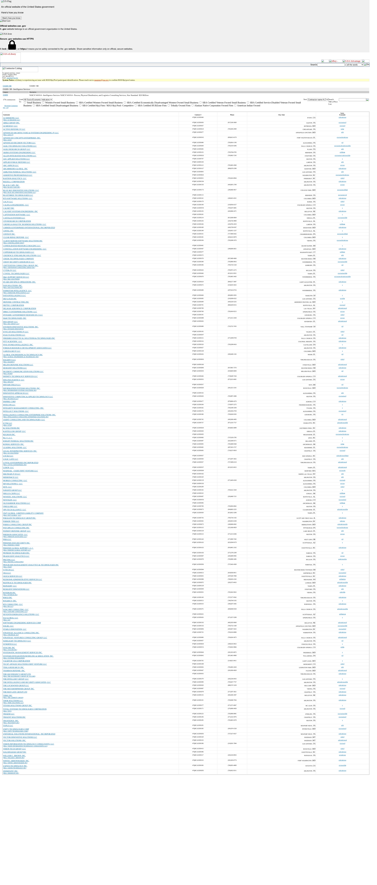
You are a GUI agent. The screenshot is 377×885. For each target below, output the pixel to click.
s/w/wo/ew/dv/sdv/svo (342, 175)
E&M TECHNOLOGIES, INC (14, 318)
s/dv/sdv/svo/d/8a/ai (342, 455)
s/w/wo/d (342, 126)
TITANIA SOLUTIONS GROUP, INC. (17, 705)
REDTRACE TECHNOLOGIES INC (17, 583)
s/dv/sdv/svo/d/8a (342, 422)
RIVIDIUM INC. (9, 593)
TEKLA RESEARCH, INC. (13, 667)
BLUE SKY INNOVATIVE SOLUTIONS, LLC (21, 190)
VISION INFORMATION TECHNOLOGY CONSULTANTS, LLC (28, 744)
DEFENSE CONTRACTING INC (16, 302)
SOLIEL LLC (8, 626)
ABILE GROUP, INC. (11, 123)
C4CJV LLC (8, 202)
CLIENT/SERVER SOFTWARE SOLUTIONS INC (23, 241)
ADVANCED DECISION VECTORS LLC (19, 143)
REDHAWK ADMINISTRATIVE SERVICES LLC (22, 579)
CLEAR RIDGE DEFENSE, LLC (16, 237)
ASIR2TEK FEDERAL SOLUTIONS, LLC (19, 172)
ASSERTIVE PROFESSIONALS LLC (17, 175)
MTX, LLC (7, 487)
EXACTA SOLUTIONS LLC (14, 335)
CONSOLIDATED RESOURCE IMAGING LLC (22, 246)
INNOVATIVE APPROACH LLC (16, 393)
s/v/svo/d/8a (342, 765)
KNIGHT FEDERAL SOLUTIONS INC (18, 441)
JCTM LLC (7, 423)
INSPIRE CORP (9, 401)
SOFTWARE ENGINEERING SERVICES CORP (22, 623)
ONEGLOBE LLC (10, 506)
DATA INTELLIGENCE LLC (14, 295)
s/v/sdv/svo (342, 755)
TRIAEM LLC (9, 714)
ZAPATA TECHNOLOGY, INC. (15, 766)
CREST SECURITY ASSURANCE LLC (18, 262)
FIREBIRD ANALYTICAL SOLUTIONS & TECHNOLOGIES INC (29, 338)
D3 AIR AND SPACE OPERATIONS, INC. (19, 282)
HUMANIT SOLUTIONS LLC (15, 368)
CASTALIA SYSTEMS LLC (14, 218)
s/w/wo (342, 165)
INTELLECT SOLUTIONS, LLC (16, 411)
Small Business (33, 102)
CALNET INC (8, 208)
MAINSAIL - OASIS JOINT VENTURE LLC (20, 471)
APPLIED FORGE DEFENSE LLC (16, 162)
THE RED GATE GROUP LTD (15, 692)
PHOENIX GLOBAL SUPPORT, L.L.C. (18, 548)
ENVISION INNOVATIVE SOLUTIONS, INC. (21, 327)
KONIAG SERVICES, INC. (13, 444)
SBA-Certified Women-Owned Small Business (100, 102)
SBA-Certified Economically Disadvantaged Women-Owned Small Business (162, 102)
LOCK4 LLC (8, 456)
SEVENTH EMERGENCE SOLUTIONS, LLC (21, 614)
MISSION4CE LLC (10, 477)
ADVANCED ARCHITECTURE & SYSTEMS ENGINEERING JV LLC (31, 133)
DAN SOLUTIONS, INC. (12, 285)
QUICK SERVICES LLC (12, 576)
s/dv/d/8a (342, 592)
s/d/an (342, 444)
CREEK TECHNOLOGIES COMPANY (18, 259)
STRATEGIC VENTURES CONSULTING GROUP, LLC (25, 638)
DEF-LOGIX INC (10, 299)
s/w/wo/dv (342, 470)
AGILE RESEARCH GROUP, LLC (16, 149)
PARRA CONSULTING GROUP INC (17, 524)
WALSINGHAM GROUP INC (14, 752)
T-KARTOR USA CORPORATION (16, 661)
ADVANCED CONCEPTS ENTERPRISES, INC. (22, 138)
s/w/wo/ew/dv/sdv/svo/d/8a (342, 146)
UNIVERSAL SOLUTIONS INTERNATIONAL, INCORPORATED (29, 734)
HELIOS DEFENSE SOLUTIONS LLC (18, 365)
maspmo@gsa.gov (101, 80)
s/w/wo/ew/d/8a (342, 217)
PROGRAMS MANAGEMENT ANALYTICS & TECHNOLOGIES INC (31, 565)
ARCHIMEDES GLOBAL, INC (15, 169)
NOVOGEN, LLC (10, 500)
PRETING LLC (9, 560)
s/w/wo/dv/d (342, 499)
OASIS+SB (7, 86)
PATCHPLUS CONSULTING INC (16, 528)
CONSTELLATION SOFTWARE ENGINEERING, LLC (25, 249)
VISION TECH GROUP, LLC (14, 749)
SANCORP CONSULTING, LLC (16, 609)
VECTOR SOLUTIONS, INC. (14, 740)
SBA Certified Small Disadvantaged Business (56, 105)
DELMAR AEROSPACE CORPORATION (19, 308)
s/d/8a (342, 647)
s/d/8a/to (342, 252)
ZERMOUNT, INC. (10, 771)
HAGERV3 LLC (9, 360)
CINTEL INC (8, 231)
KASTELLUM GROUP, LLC (14, 431)
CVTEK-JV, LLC (9, 270)
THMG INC (7, 695)
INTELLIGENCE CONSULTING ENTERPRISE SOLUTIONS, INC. (29, 415)
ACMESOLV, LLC (10, 126)
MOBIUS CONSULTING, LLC (15, 480)
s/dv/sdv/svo (342, 117)
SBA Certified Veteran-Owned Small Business (224, 102)
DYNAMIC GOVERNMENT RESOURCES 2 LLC (23, 315)
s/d (342, 142)
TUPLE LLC (8, 725)
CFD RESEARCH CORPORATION (17, 221)
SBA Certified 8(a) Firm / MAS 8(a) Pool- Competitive (108, 105)
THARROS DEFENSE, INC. (14, 671)
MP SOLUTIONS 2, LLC (13, 484)
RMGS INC (7, 597)
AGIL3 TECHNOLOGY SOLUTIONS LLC (20, 146)
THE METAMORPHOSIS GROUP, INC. (18, 689)
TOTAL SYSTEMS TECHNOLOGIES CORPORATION (25, 709)
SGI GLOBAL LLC (10, 618)
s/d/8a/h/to (342, 579)
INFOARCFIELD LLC (12, 385)
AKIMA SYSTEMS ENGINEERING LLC (19, 152)
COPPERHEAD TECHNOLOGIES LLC (18, 252)
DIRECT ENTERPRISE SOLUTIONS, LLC (20, 312)
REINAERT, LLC (10, 586)
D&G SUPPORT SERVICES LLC (16, 277)
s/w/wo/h (342, 480)
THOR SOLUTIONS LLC (13, 701)
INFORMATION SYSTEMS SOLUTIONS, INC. (21, 388)
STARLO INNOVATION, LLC (15, 629)
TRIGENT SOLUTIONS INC (14, 717)
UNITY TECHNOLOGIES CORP (16, 729)
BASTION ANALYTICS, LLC (15, 178)
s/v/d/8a (342, 298)
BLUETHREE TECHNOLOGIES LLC (18, 195)
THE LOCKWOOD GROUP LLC (16, 685)
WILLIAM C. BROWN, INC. (14, 756)
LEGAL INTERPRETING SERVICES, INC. (20, 451)
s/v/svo (342, 184)
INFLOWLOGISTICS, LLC (13, 380)
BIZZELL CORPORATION (14, 182)
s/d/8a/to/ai (342, 614)
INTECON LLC (9, 405)
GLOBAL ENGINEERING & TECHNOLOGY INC (23, 355)
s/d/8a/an (342, 152)
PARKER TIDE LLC (11, 521)
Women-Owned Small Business (60, 102)
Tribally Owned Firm (180, 105)
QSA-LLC (7, 573)
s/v (342, 414)
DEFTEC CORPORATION (13, 305)
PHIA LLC (7, 539)
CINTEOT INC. (9, 234)
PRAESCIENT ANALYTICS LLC (16, 556)
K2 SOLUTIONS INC (11, 428)
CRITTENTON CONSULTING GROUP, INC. (20, 265)
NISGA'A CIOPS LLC (11, 493)
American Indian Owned (248, 105)
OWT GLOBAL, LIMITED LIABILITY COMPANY (23, 513)
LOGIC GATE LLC (10, 459)
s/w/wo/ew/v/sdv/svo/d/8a (342, 155)
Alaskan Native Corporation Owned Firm (213, 105)
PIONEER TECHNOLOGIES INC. (16, 553)
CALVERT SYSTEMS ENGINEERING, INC (20, 211)
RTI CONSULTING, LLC (13, 604)
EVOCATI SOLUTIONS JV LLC (16, 332)
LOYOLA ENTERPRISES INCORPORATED (20, 463)
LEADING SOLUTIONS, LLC (15, 447)
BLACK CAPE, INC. (11, 185)
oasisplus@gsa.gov (12, 78)
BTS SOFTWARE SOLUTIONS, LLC (17, 198)
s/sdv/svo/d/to (342, 559)
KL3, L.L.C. (8, 438)
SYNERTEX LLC (10, 644)
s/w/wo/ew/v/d (342, 195)
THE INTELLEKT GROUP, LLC (16, 679)
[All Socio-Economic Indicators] (163, 99)
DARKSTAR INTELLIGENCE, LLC (17, 291)
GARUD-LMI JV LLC (11, 351)
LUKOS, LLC (8, 467)
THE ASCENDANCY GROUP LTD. (17, 674)
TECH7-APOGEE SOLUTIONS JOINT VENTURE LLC (25, 664)
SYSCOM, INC (9, 648)
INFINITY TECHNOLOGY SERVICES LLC (20, 376)
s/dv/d (342, 178)
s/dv (342, 132)
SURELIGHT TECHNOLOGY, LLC (17, 641)
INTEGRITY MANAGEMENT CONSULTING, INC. (23, 408)
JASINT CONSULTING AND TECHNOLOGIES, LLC (24, 420)
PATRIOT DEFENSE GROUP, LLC (17, 531)
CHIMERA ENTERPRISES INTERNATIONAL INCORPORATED (29, 228)
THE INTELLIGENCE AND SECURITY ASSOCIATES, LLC (27, 682)
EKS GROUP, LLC (10, 322)
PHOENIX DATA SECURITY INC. (16, 543)
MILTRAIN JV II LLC (11, 474)
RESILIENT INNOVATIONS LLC (16, 589)
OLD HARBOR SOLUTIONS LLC (16, 503)
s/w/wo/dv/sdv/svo (342, 137)
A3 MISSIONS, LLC (11, 118)
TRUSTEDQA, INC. (11, 721)
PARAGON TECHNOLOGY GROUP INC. (19, 518)
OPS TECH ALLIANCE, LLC (14, 510)
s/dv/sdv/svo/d (342, 308)
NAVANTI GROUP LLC (12, 490)
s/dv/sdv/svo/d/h (342, 524)
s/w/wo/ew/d (342, 122)
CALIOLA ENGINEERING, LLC (16, 205)
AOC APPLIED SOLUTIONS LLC (16, 159)
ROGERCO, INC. (10, 601)
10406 (5, 95)
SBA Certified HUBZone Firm (152, 105)
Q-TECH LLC (8, 570)
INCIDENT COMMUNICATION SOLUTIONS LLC (23, 371)
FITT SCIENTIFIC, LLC (12, 341)
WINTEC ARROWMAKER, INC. (16, 761)
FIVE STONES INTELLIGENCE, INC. (18, 345)
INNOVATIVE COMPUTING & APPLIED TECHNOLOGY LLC (28, 397)
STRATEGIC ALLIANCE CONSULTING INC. (21, 633)
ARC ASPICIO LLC (11, 165)
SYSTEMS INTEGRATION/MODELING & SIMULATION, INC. (28, 656)
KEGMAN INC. (9, 434)
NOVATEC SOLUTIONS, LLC (15, 497)
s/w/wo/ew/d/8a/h (342, 190)
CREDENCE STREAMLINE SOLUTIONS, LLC (22, 255)
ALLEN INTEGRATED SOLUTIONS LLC (19, 156)
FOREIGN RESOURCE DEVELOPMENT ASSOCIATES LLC (27, 348)
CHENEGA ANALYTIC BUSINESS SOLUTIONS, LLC (24, 224)
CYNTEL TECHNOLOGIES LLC (16, 273)
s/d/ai (342, 129)
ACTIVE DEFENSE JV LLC (14, 129)
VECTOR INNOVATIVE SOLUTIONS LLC (20, 737)
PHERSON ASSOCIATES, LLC (15, 534)
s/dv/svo (342, 521)
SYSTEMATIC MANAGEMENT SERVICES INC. (22, 652)
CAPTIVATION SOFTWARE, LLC (16, 215)
